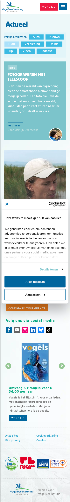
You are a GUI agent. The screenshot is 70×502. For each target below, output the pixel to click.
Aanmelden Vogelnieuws (27, 307)
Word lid (17, 418)
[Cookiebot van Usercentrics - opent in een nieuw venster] (49, 204)
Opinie (54, 44)
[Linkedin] (33, 330)
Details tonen (49, 269)
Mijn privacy (12, 440)
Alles (36, 37)
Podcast (46, 51)
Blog (11, 44)
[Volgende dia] (61, 395)
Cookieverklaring (47, 435)
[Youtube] (17, 330)
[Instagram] (25, 330)
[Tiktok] (49, 330)
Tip (10, 51)
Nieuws (54, 37)
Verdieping (32, 44)
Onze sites (11, 435)
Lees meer (14, 125)
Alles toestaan (35, 281)
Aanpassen (32, 294)
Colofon (41, 440)
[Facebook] (9, 330)
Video (27, 51)
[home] (19, 7)
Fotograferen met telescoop (27, 77)
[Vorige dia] (8, 395)
